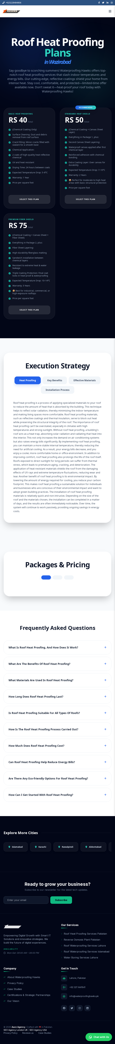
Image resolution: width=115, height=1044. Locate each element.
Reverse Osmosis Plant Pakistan (82, 939)
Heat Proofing (27, 380)
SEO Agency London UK (16, 1030)
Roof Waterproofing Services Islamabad (86, 951)
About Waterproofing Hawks (23, 977)
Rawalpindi (67, 846)
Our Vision (13, 1000)
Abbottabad (94, 846)
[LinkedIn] (107, 3)
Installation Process (57, 390)
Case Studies (14, 989)
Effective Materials (85, 380)
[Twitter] (103, 3)
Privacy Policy (15, 983)
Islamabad (17, 846)
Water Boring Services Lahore (81, 957)
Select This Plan (29, 199)
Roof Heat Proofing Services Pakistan (85, 933)
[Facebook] (99, 3)
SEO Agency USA (38, 1030)
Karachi (42, 846)
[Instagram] (112, 3)
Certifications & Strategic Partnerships (28, 995)
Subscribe (61, 900)
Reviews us (28, 1033)
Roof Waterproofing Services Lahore (85, 945)
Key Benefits (54, 380)
